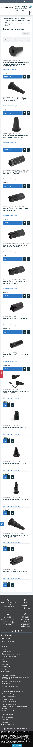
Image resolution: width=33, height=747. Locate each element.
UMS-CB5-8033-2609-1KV (20, 207)
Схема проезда (7, 651)
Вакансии (5, 644)
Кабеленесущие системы (10, 686)
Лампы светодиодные (9, 696)
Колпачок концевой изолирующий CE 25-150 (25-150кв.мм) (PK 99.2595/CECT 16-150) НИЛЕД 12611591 (16, 64)
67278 (14, 316)
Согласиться (17, 745)
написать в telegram (20, 7)
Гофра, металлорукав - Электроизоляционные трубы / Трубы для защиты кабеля (15, 677)
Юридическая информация (11, 654)
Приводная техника (8, 699)
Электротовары (8, 19)
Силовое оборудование (9, 701)
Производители (7, 667)
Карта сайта (5, 664)
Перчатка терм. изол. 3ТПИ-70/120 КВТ (15, 318)
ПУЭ (3, 659)
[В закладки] (24, 76)
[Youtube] (21, 631)
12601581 (15, 134)
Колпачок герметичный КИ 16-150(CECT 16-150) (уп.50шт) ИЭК (15, 536)
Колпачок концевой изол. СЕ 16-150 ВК (15, 499)
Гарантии (5, 646)
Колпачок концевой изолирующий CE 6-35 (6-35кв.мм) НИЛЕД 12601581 (15, 136)
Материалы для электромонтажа (12, 691)
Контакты (5, 662)
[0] (30, 8)
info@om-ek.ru (20, 10)
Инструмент (5, 684)
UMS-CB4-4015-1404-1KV (20, 170)
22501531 (15, 461)
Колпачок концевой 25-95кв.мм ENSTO (15, 427)
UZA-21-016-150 (17, 533)
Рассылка (5, 722)
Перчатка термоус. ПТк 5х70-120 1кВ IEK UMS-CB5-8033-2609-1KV (15, 209)
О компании (6, 639)
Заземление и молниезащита (11, 681)
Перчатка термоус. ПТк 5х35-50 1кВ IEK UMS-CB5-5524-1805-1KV (15, 246)
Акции (4, 669)
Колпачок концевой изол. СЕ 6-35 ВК (14, 463)
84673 (14, 353)
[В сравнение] (28, 76)
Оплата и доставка (8, 641)
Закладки (5, 719)
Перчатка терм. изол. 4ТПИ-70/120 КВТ (15, 571)
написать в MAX (21, 8)
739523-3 (15, 389)
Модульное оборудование (10, 694)
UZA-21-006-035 (17, 97)
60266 (14, 569)
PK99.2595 (15, 425)
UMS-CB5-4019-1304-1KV (20, 280)
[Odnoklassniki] (15, 631)
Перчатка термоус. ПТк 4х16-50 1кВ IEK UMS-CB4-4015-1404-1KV (15, 172)
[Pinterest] (18, 631)
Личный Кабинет (7, 714)
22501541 (15, 497)
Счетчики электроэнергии (10, 704)
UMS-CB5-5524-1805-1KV (20, 243)
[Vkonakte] (12, 631)
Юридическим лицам (9, 656)
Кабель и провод (7, 689)
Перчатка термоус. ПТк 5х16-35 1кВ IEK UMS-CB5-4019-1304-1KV (15, 282)
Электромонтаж (7, 649)
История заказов (7, 717)
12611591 (15, 61)
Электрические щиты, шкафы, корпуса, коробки (14, 707)
